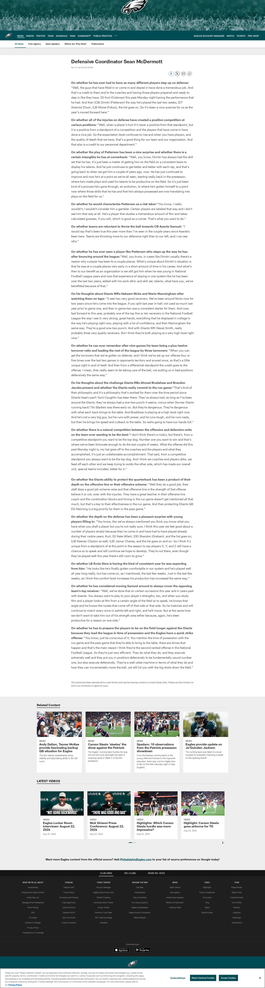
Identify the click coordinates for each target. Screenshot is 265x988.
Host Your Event (68, 917)
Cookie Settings (177, 978)
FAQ (33, 912)
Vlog (207, 902)
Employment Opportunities (33, 892)
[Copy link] (189, 73)
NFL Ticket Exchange (103, 917)
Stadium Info (68, 887)
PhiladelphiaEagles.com (136, 859)
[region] (132, 978)
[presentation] (223, 843)
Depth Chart (237, 892)
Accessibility (33, 887)
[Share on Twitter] (177, 75)
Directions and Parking (69, 897)
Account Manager (103, 887)
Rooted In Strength (33, 923)
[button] (130, 843)
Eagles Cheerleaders (140, 907)
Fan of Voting (33, 907)
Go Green (33, 917)
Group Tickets (103, 907)
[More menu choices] (116, 35)
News (175, 882)
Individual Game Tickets (103, 902)
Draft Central (175, 887)
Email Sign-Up (33, 897)
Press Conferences (207, 892)
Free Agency (175, 892)
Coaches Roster (236, 897)
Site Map (139, 887)
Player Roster (236, 887)
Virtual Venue (68, 892)
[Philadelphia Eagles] (132, 964)
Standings (236, 917)
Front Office (237, 902)
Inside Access (207, 912)
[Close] (260, 978)
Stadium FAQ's (69, 912)
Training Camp (175, 907)
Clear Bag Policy (69, 902)
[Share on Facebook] (171, 75)
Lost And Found (68, 907)
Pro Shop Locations (140, 902)
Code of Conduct (69, 923)
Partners (236, 907)
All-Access (207, 897)
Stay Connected (139, 897)
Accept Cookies (228, 978)
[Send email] (183, 75)
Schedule (103, 923)
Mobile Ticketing (103, 897)
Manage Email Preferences (33, 902)
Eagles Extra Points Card (103, 892)
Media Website (140, 917)
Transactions (237, 923)
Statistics (237, 912)
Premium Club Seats (103, 912)
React (207, 907)
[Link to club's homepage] (8, 35)
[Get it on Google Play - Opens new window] (142, 951)
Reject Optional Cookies (203, 978)
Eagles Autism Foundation (140, 912)
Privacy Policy (33, 928)
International (140, 892)
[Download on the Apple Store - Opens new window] (121, 950)
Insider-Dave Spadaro (175, 897)
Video (207, 882)
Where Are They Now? (175, 902)
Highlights (207, 887)
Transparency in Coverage (33, 932)
